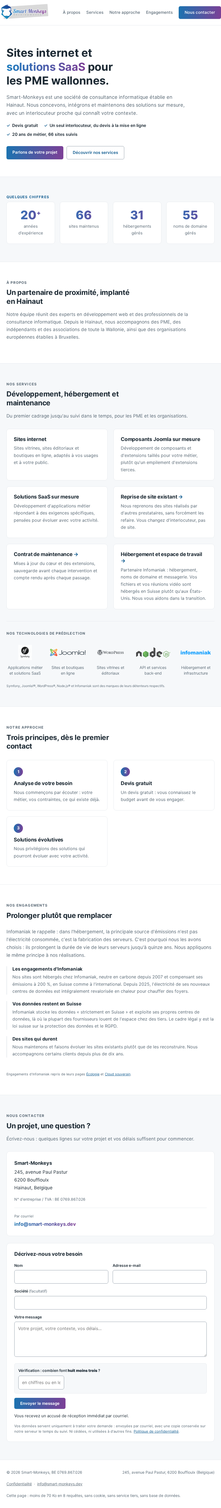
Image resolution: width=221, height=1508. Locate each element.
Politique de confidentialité (156, 1431)
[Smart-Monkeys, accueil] (24, 12)
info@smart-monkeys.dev (45, 1224)
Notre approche (124, 12)
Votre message (28, 1317)
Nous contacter (200, 12)
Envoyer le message (40, 1403)
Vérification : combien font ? (59, 1370)
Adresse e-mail (127, 1265)
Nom (18, 1265)
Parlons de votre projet (34, 152)
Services (94, 12)
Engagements (159, 12)
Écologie (92, 1074)
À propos (71, 12)
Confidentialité (19, 1484)
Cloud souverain (117, 1074)
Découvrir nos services (95, 152)
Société (30, 1291)
